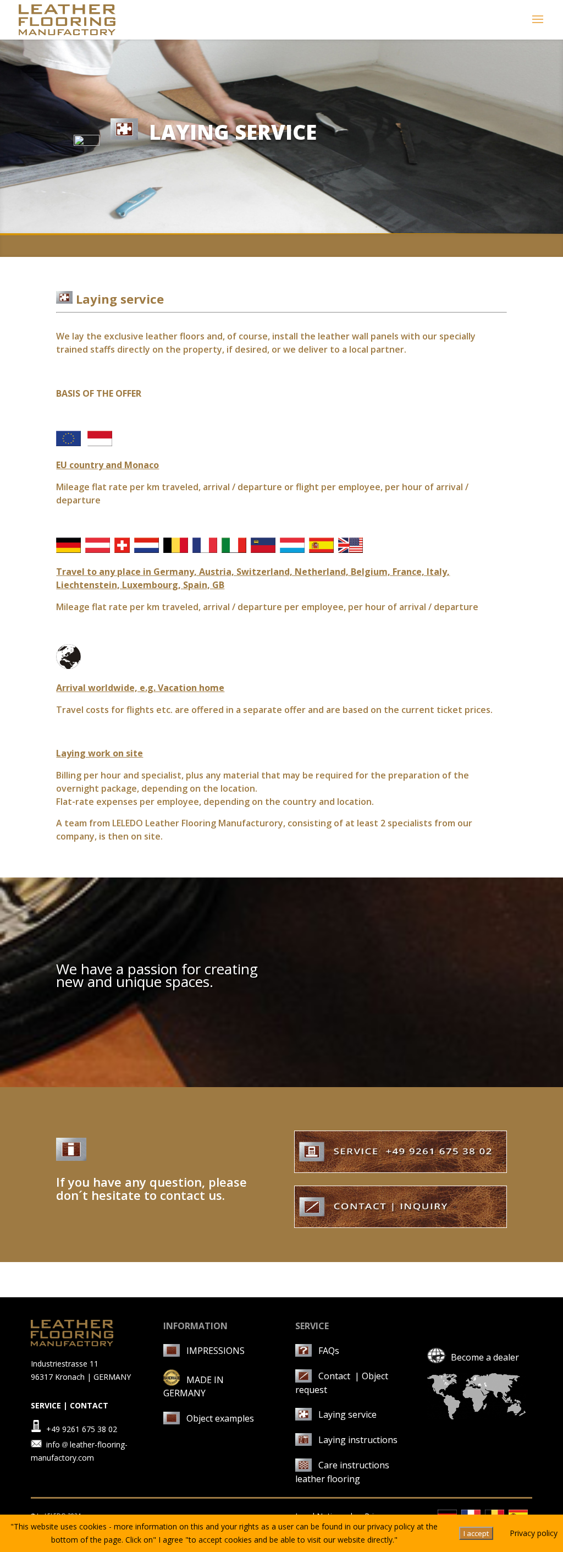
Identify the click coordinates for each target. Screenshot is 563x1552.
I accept (476, 1533)
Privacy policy (534, 1533)
